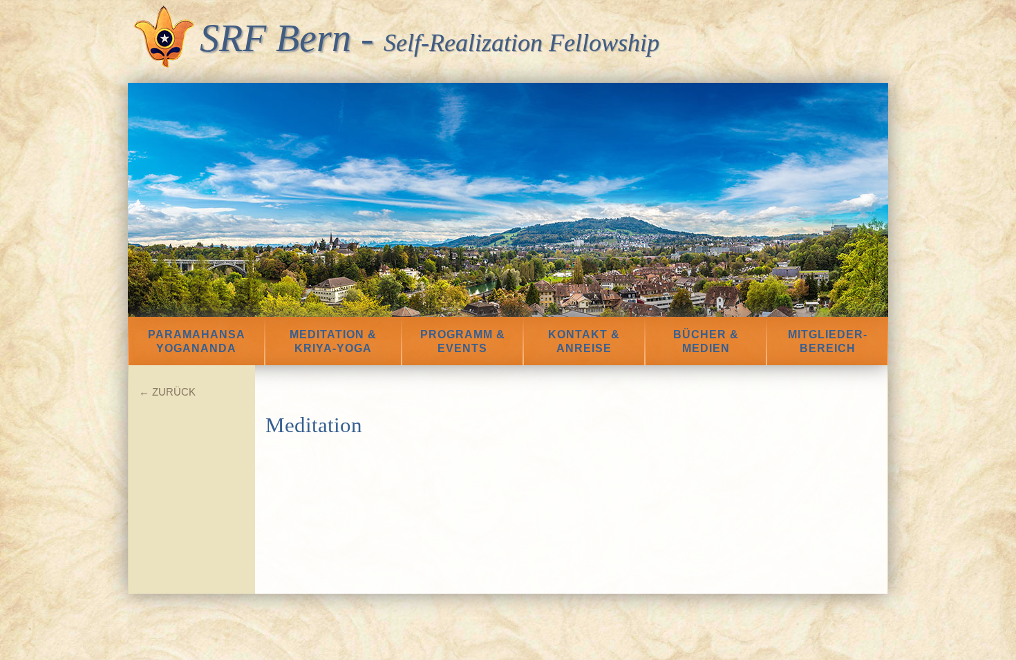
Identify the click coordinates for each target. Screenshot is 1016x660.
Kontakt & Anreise (584, 341)
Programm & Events (462, 341)
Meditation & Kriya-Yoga (333, 341)
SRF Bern (275, 38)
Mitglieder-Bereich (827, 341)
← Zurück (167, 392)
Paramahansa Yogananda (196, 341)
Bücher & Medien (706, 341)
